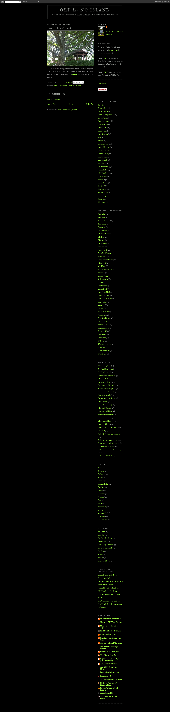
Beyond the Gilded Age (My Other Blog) (109, 660)
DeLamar (101, 474)
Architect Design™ (108, 634)
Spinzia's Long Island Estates (109, 689)
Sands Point (103, 183)
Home (70, 104)
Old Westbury (60, 85)
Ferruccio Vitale (104, 395)
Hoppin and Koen (105, 411)
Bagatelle (101, 214)
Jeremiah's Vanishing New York (110, 639)
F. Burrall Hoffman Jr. (106, 392)
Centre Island (103, 111)
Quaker (101, 551)
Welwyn (101, 341)
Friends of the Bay (105, 578)
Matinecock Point (105, 299)
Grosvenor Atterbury (106, 398)
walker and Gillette (105, 456)
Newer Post (51, 104)
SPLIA (100, 598)
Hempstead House (105, 260)
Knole (100, 282)
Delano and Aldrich (106, 385)
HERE (74, 74)
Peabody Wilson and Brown (109, 434)
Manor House (103, 295)
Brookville (102, 108)
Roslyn (101, 179)
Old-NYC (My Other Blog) (108, 668)
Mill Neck (102, 163)
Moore (100, 490)
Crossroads (102, 243)
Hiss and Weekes (104, 408)
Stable (100, 557)
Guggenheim (103, 484)
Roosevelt (102, 507)
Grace (100, 481)
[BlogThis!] (76, 82)
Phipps (101, 497)
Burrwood (102, 224)
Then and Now (104, 561)
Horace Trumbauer (105, 414)
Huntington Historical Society (110, 581)
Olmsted (101, 431)
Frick (100, 477)
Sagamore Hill (103, 328)
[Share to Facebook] (80, 82)
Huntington (103, 134)
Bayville (101, 105)
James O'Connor (104, 418)
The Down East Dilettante (111, 643)
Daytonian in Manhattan (110, 618)
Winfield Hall (103, 351)
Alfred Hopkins (104, 366)
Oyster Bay (102, 176)
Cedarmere (102, 230)
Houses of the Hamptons (110, 651)
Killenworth (103, 279)
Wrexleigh (102, 354)
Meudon (101, 305)
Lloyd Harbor (103, 150)
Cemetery (101, 535)
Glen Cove (102, 128)
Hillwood (102, 263)
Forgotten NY (105, 676)
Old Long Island (85, 10)
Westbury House (104, 344)
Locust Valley (103, 153)
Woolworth (102, 520)
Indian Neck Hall (105, 269)
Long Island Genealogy (109, 672)
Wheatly (101, 347)
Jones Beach (102, 541)
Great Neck (102, 131)
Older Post (89, 104)
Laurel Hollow (104, 147)
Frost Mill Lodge (104, 253)
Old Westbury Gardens (107, 591)
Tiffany (101, 510)
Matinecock (102, 160)
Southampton (103, 196)
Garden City (103, 124)
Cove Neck (102, 118)
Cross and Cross (104, 382)
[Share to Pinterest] (82, 82)
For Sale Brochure (105, 538)
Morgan (101, 494)
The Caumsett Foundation (109, 601)
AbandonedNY (106, 693)
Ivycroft (101, 273)
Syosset (101, 199)
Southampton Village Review (109, 647)
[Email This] (74, 82)
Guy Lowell (102, 401)
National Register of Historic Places (108, 684)
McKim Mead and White (107, 427)
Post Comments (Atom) (67, 109)
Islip (99, 137)
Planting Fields (104, 318)
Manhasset (102, 157)
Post (99, 500)
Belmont (101, 468)
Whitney (101, 516)
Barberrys (101, 217)
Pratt (100, 503)
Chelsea (101, 237)
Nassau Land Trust (105, 585)
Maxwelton (102, 302)
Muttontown (103, 166)
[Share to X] (78, 82)
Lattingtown (103, 144)
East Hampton (104, 121)
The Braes (102, 338)
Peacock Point (103, 312)
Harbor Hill (102, 256)
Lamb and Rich (104, 424)
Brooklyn (101, 532)
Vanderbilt (102, 513)
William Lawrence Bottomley (109, 450)
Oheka (100, 308)
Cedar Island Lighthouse (108, 575)
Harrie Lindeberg (105, 405)
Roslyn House (74, 85)
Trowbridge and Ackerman (109, 443)
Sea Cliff (101, 186)
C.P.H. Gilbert (103, 372)
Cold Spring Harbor (106, 115)
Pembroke (102, 315)
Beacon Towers (104, 221)
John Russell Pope (105, 421)
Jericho (100, 141)
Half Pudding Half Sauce (110, 631)
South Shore (103, 192)
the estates (113, 50)
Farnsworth (102, 250)
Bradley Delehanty (105, 369)
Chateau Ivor (103, 234)
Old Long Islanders (106, 545)
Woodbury (102, 202)
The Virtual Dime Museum (111, 679)
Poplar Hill (102, 321)
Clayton (101, 240)
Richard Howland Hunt (107, 440)
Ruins (100, 554)
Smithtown (102, 189)
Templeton (102, 334)
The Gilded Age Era (108, 655)
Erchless (101, 247)
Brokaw (101, 471)
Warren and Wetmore (106, 446)
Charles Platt (103, 379)
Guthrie (101, 487)
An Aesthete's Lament (109, 664)
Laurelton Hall (104, 292)
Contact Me (102, 83)
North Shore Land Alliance (109, 588)
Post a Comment (53, 99)
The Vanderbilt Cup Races (108, 698)
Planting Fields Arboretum (109, 594)
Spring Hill (102, 331)
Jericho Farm (103, 276)
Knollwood (102, 286)
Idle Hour (102, 266)
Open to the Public (105, 548)
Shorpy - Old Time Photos (111, 622)
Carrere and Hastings (106, 375)
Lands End (102, 289)
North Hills (102, 170)
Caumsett (102, 227)
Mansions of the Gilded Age (109, 627)
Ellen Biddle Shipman (107, 388)
